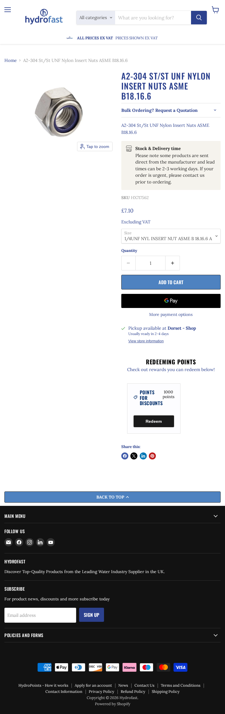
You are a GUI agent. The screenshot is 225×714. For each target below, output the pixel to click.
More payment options (171, 314)
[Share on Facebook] (124, 455)
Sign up (91, 614)
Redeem (154, 421)
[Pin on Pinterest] (152, 455)
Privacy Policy (101, 691)
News (123, 685)
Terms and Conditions (180, 685)
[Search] (199, 17)
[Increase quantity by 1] (173, 263)
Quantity (129, 250)
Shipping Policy (166, 691)
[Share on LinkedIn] (143, 455)
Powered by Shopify (112, 703)
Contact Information (63, 691)
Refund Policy (133, 691)
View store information (146, 341)
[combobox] (153, 17)
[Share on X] (133, 455)
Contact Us (144, 685)
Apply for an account (93, 685)
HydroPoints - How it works (43, 685)
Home (10, 60)
